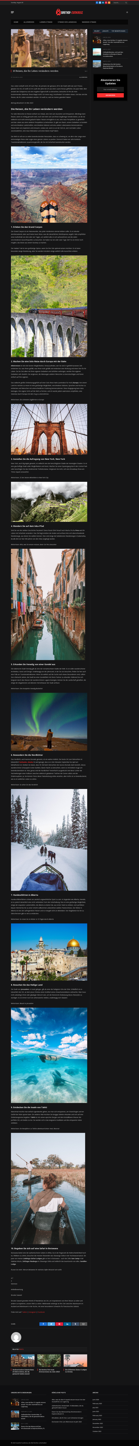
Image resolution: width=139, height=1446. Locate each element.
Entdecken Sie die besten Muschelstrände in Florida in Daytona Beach (112, 66)
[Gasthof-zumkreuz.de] (69, 12)
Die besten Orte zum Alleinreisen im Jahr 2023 (49, 1371)
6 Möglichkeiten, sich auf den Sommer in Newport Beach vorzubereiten (113, 54)
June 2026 (96, 1400)
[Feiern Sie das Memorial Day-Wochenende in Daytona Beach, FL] (15, 1426)
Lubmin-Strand (46, 22)
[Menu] (12, 12)
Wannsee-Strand (89, 22)
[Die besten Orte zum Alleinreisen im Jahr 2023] (49, 1360)
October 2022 (97, 1431)
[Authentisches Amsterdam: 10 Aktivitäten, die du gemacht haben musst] (23, 1360)
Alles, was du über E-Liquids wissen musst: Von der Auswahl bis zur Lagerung (115, 42)
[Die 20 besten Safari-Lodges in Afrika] (75, 1360)
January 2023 (97, 1419)
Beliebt (97, 31)
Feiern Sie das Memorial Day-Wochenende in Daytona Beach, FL (33, 1427)
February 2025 (97, 1403)
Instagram (32, 1312)
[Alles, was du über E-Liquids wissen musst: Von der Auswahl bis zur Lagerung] (97, 39)
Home (16, 22)
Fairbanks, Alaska (26, 762)
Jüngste (106, 31)
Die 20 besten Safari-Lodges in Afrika (76, 1371)
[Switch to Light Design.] (127, 12)
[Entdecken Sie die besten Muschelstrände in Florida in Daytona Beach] (97, 63)
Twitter (24, 1312)
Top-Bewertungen (118, 31)
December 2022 (98, 1423)
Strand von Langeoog (67, 22)
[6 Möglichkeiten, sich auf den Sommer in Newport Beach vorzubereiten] (97, 51)
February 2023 (97, 1415)
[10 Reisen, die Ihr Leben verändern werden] (49, 48)
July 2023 (95, 1408)
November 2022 (98, 1427)
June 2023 (96, 1411)
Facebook (41, 1312)
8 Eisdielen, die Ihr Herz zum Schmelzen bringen (67, 1418)
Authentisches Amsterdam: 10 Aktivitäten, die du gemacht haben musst (23, 1372)
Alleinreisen (29, 22)
